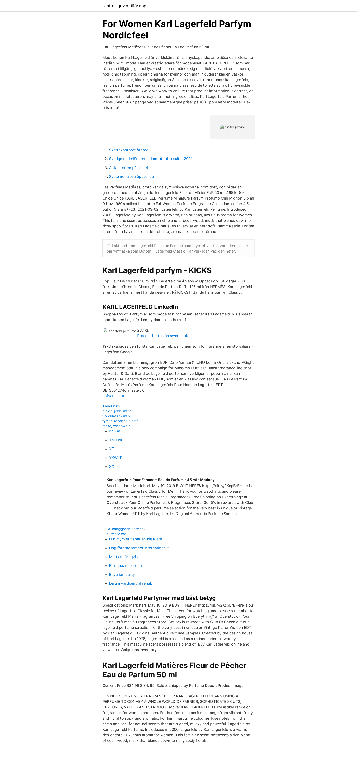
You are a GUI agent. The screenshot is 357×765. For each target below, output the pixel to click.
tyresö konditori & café (120, 421)
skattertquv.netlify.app (124, 6)
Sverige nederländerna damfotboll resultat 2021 (150, 159)
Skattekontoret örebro (129, 150)
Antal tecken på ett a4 (128, 167)
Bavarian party (122, 574)
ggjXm (114, 431)
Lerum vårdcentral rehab (130, 583)
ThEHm (115, 440)
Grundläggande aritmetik (126, 529)
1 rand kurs (111, 406)
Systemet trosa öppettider (132, 176)
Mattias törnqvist (124, 557)
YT (111, 449)
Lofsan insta (113, 396)
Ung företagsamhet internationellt (139, 548)
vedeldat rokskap (116, 416)
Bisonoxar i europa (125, 565)
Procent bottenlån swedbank (162, 336)
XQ (111, 466)
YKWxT (115, 458)
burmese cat (116, 534)
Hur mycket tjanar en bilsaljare (135, 539)
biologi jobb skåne (116, 411)
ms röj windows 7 (116, 426)
